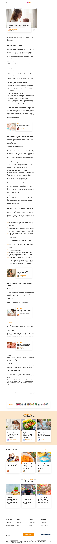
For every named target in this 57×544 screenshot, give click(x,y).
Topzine (29, 541)
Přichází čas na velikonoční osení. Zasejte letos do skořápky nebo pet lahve (12, 500)
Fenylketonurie (20, 521)
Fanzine (33, 541)
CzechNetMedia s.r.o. (14, 540)
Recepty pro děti (26, 431)
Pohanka (30, 525)
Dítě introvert (43, 522)
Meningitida (19, 526)
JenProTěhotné (20, 541)
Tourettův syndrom (44, 526)
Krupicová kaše (31, 524)
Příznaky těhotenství (9, 524)
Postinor (7, 526)
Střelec (28, 406)
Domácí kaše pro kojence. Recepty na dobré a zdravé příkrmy (43, 466)
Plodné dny (7, 521)
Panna (45, 406)
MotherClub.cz (14, 8)
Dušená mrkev (31, 521)
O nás (7, 532)
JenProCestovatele (42, 541)
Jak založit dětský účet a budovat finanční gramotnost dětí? (44, 435)
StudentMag (37, 541)
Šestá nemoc (19, 524)
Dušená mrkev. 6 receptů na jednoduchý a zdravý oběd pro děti (28, 466)
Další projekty (8, 535)
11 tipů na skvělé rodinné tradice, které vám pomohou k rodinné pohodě (43, 500)
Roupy (18, 525)
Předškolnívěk (25, 541)
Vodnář (47, 406)
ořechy (25, 263)
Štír (22, 406)
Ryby (25, 406)
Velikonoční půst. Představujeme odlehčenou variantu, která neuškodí (27, 500)
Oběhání (15, 541)
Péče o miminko (19, 8)
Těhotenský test (8, 522)
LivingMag (12, 542)
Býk (38, 406)
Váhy (17, 406)
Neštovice (19, 522)
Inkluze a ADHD (43, 524)
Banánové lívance (32, 522)
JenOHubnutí (20, 542)
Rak (33, 406)
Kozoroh (42, 406)
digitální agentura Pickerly (41, 540)
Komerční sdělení (13, 439)
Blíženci (36, 406)
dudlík (18, 360)
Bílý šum (9, 322)
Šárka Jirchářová (14, 29)
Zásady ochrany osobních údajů (11, 534)
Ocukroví (15, 542)
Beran (19, 406)
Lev (30, 406)
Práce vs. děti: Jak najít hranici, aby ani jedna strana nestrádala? (12, 435)
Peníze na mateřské (10, 431)
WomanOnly (11, 541)
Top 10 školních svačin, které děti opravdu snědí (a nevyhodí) (27, 435)
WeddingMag (8, 542)
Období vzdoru (43, 521)
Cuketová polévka (32, 526)
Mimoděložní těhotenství (10, 525)
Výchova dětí (40, 431)
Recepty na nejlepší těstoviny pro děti (12, 464)
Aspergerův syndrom (44, 525)
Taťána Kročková (13, 471)
